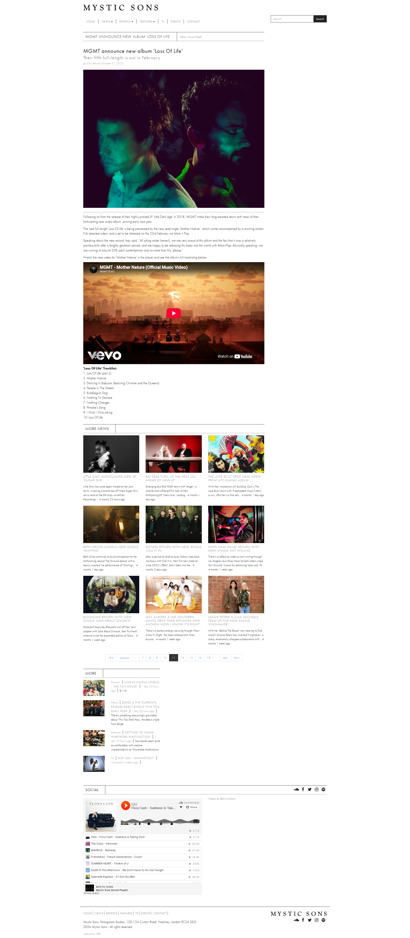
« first (111, 658)
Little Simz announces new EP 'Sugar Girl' (109, 478)
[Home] (120, 7)
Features (146, 21)
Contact (193, 21)
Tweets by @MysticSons (221, 799)
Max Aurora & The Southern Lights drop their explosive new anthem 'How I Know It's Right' (173, 620)
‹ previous (124, 658)
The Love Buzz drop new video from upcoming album (234, 478)
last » (237, 658)
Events (175, 21)
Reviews (125, 21)
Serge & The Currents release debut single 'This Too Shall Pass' (135, 706)
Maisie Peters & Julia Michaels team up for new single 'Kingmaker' (233, 620)
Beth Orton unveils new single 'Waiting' (111, 549)
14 (200, 658)
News (106, 21)
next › (226, 658)
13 (191, 658)
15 (208, 658)
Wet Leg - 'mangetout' (136, 758)
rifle (98, 934)
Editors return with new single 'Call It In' (174, 549)
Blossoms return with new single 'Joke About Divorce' (107, 619)
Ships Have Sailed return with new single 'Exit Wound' (233, 549)
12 (182, 658)
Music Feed (194, 37)
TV (162, 21)
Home (90, 21)
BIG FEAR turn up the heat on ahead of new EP (171, 478)
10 (165, 658)
